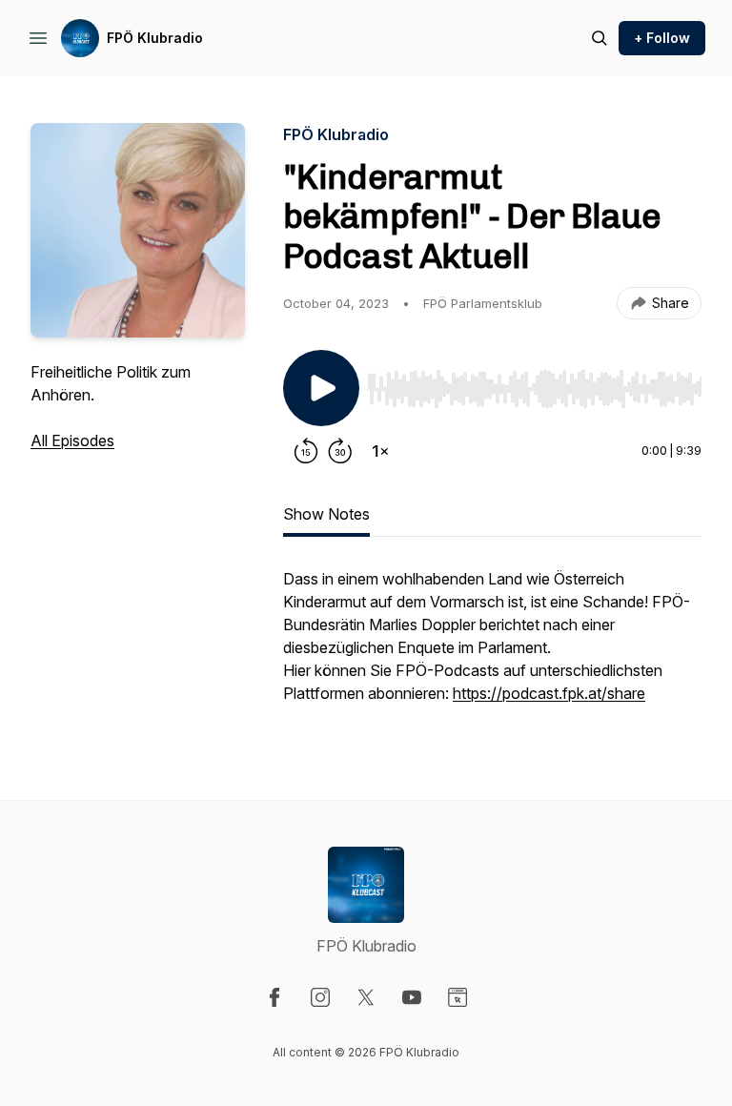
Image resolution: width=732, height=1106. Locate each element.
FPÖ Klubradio (155, 38)
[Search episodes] (599, 38)
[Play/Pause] (321, 388)
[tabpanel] (492, 645)
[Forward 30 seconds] (340, 451)
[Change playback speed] (380, 451)
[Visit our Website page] (457, 997)
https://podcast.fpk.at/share (549, 693)
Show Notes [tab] (326, 513)
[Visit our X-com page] (366, 997)
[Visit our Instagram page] (320, 997)
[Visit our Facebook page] (274, 997)
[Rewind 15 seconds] (306, 451)
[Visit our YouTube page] (411, 997)
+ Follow (662, 38)
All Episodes (72, 440)
